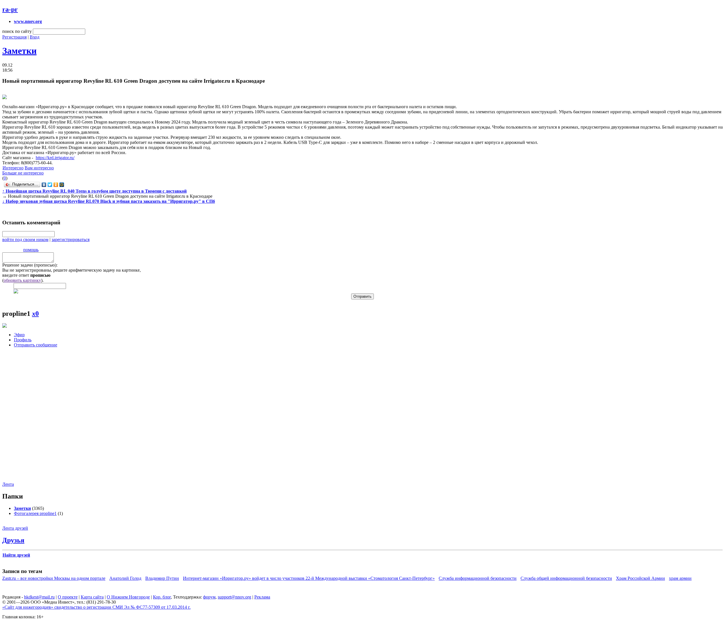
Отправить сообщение (35, 344)
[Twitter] (50, 184)
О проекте (68, 597)
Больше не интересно (23, 173)
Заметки (19, 51)
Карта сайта (92, 597)
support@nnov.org (234, 597)
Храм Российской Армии (640, 578)
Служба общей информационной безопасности (566, 578)
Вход (34, 37)
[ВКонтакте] (44, 184)
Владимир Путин (162, 578)
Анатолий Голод (125, 578)
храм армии (680, 578)
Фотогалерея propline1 (35, 513)
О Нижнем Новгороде (128, 597)
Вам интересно (39, 167)
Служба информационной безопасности (478, 578)
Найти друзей (16, 555)
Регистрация (14, 37)
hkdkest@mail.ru (39, 597)
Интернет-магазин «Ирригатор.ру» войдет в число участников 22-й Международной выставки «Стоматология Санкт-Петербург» (309, 578)
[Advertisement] (36, 419)
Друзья (13, 540)
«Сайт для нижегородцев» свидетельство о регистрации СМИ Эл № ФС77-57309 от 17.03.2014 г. (96, 607)
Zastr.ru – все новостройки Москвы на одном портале (53, 578)
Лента (8, 484)
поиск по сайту (17, 31)
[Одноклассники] (56, 184)
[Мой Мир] (62, 184)
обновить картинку (22, 280)
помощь (31, 249)
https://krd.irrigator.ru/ (55, 157)
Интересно (13, 167)
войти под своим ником (25, 239)
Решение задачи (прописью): (29, 265)
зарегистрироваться (70, 239)
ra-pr (10, 9)
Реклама (262, 597)
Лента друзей (15, 528)
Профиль (22, 339)
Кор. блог (162, 597)
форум (209, 597)
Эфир (19, 334)
